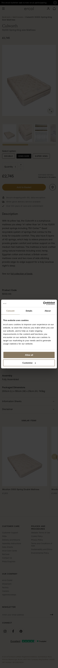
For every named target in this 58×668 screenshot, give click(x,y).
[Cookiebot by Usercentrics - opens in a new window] (43, 303)
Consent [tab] (10, 311)
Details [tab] (29, 311)
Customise (27, 363)
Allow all (29, 355)
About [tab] (48, 311)
